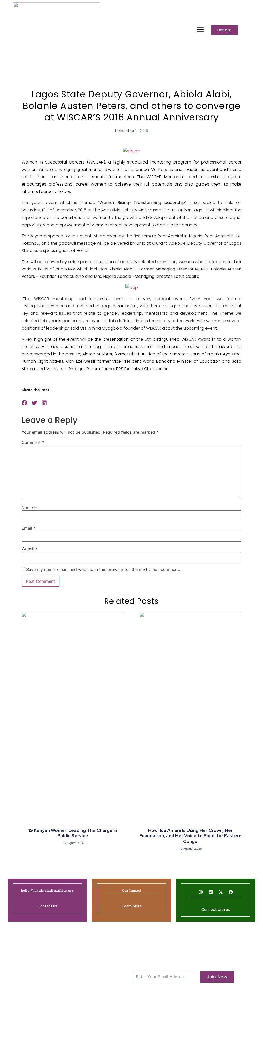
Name (29, 508)
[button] (200, 30)
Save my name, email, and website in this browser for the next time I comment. (103, 569)
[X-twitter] (220, 892)
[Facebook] (230, 892)
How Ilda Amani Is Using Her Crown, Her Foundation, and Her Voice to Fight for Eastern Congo (190, 835)
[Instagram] (200, 892)
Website (29, 549)
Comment (33, 442)
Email (28, 528)
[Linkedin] (210, 892)
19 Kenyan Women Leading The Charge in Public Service (72, 833)
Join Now (217, 976)
